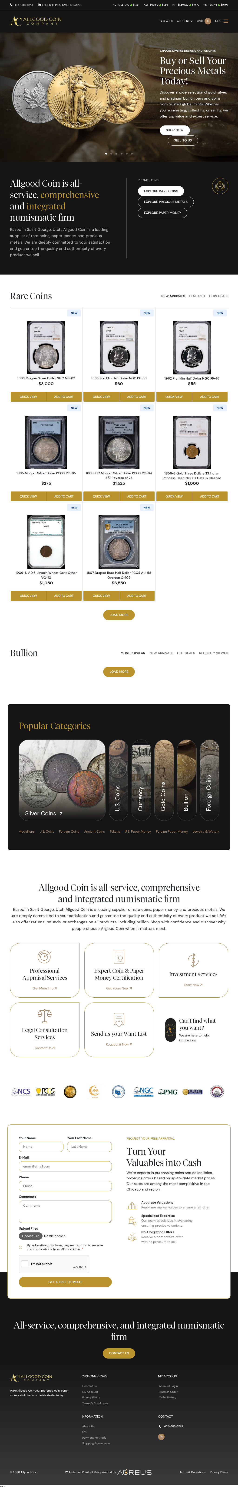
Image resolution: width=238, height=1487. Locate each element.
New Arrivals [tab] (173, 296)
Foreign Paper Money (172, 831)
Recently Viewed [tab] (213, 653)
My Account (90, 1391)
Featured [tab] (197, 296)
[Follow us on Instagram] (161, 1437)
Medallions (27, 831)
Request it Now (118, 1044)
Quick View (28, 397)
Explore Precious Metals (166, 202)
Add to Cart (63, 397)
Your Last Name (79, 1138)
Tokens (115, 831)
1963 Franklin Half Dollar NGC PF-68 (119, 378)
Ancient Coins (94, 831)
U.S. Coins (117, 797)
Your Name (27, 1138)
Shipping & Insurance (96, 1443)
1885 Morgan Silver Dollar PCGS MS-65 (46, 473)
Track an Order (168, 1391)
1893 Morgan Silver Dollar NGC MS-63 (46, 378)
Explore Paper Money (162, 213)
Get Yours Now (117, 988)
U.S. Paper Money (138, 831)
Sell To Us (183, 140)
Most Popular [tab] (133, 653)
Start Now (192, 985)
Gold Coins (163, 795)
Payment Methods (94, 1437)
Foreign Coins (208, 792)
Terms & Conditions (95, 1403)
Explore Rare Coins (161, 191)
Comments (27, 1197)
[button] (106, 154)
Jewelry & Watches (207, 831)
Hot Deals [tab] (186, 653)
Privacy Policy (91, 1397)
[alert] (65, 1247)
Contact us (89, 1386)
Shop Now (175, 130)
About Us (88, 1426)
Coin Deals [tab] (218, 296)
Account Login (168, 1386)
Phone (24, 1177)
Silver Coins (41, 813)
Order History (167, 1397)
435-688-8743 (23, 5)
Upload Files (28, 1229)
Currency (140, 798)
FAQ (84, 1431)
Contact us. (187, 1040)
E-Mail (24, 1158)
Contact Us (43, 1048)
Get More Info (43, 988)
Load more (119, 615)
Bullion (185, 801)
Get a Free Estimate (65, 1282)
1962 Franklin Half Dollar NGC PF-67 (192, 378)
